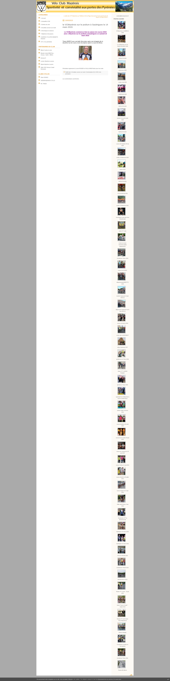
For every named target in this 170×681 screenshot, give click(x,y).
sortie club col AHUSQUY (122, 335)
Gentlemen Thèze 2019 (122, 258)
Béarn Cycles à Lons (46, 50)
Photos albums (119, 19)
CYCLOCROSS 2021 (122, 193)
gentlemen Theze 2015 (122, 384)
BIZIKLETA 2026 (122, 58)
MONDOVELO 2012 (122, 579)
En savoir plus (117, 679)
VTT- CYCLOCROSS (46, 42)
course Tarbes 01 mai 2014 (122, 465)
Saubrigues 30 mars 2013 (122, 531)
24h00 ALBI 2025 (123, 94)
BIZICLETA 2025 (123, 106)
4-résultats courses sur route (48, 27)
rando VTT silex (122, 231)
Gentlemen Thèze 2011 (122, 658)
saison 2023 (122, 169)
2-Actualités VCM (45, 21)
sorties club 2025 (122, 82)
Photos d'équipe (122, 632)
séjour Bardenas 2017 (122, 347)
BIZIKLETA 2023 (122, 181)
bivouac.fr (43, 58)
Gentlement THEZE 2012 (123, 567)
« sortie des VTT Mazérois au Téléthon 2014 (75, 16)
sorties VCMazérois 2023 (122, 157)
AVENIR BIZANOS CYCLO (48, 80)
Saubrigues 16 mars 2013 (122, 543)
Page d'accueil (92, 16)
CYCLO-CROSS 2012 (122, 555)
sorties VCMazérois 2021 (122, 205)
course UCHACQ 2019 (122, 323)
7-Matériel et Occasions (47, 34)
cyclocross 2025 (123, 70)
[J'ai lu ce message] (168, 679)
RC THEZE (44, 83)
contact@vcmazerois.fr (122, 16)
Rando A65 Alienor (122, 670)
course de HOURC (122, 270)
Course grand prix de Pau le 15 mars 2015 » (102, 16)
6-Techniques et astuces (47, 30)
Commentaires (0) (90, 72)
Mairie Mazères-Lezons (47, 64)
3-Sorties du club (45, 24)
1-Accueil (43, 18)
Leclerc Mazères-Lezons (47, 61)
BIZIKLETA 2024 (122, 131)
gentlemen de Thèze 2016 (122, 359)
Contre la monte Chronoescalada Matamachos (123, 244)
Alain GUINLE (44, 77)
